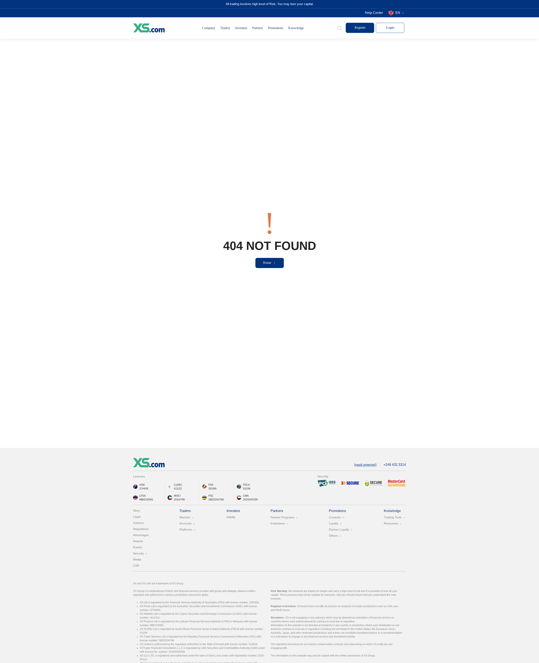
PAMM (231, 517)
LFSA (142, 495)
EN (397, 13)
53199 (246, 488)
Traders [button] (225, 28)
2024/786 (179, 499)
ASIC (142, 484)
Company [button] (208, 28)
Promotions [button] (275, 28)
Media (137, 559)
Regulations (141, 529)
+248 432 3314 (394, 464)
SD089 (212, 488)
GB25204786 (216, 499)
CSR (136, 565)
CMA (246, 495)
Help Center (374, 13)
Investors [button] (241, 28)
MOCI (177, 495)
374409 (143, 488)
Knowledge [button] (296, 28)
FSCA (246, 484)
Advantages (141, 535)
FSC (210, 495)
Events (137, 547)
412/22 (178, 488)
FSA (210, 484)
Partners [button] (257, 28)
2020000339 (250, 499)
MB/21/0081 (146, 499)
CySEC (178, 484)
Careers (138, 522)
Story (136, 510)
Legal (136, 516)
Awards (138, 541)
